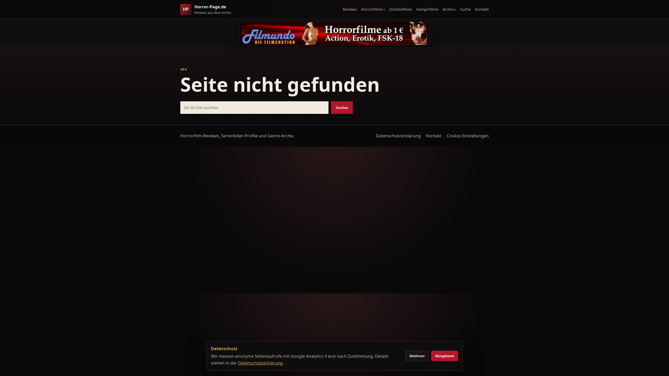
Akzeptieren (444, 356)
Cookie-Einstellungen (468, 136)
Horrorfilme (372, 9)
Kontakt (482, 9)
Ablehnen (417, 356)
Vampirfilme (427, 9)
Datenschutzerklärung (398, 136)
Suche (465, 9)
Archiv (447, 9)
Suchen (342, 108)
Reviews (350, 9)
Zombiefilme (400, 9)
